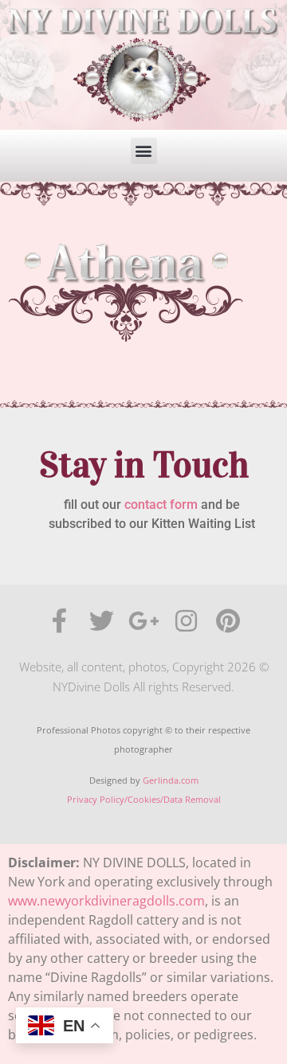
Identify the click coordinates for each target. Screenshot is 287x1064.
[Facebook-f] (59, 620)
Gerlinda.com (171, 780)
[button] (144, 151)
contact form (161, 504)
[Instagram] (186, 620)
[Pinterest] (228, 620)
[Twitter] (101, 620)
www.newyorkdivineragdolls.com (106, 900)
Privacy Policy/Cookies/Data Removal (144, 799)
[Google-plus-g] (144, 620)
